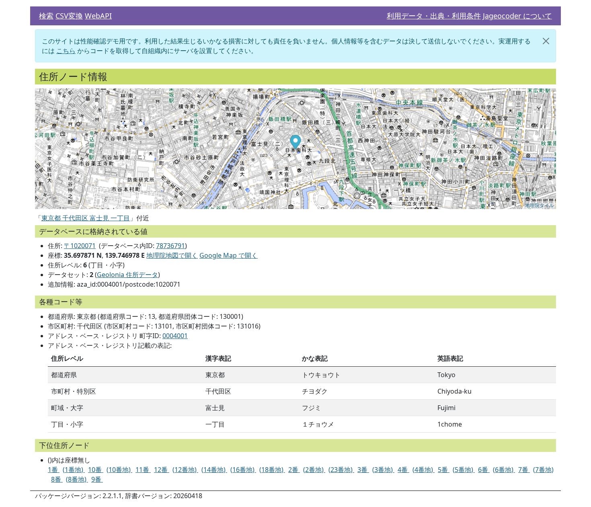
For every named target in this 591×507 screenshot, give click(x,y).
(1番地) (74, 469)
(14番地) (214, 469)
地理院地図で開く (172, 255)
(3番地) (383, 469)
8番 (57, 479)
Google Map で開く (228, 255)
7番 (524, 469)
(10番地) (119, 469)
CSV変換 (69, 16)
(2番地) (314, 469)
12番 (161, 469)
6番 (484, 469)
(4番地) (423, 469)
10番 (95, 469)
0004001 (175, 335)
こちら (66, 50)
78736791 (170, 245)
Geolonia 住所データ (127, 274)
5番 (443, 469)
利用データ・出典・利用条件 (434, 16)
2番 (294, 469)
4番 (403, 469)
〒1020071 (80, 245)
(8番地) (77, 479)
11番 (143, 469)
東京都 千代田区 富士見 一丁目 (85, 217)
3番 (363, 469)
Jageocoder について (517, 16)
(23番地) (341, 469)
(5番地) (464, 469)
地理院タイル (539, 204)
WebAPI (98, 16)
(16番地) (243, 469)
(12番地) (185, 469)
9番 (97, 479)
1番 (54, 469)
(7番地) (543, 469)
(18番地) (272, 469)
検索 (46, 16)
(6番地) (504, 469)
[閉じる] (546, 41)
